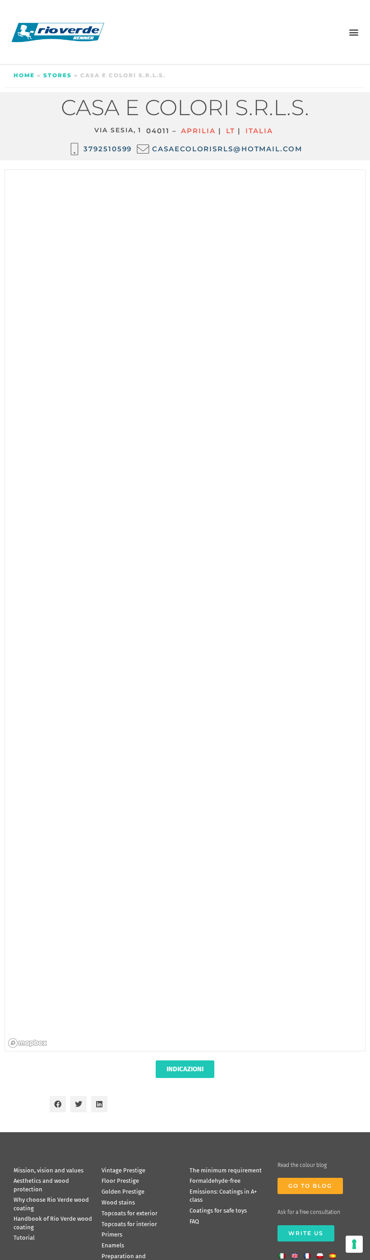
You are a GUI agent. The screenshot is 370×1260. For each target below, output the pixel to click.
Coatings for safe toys (218, 1210)
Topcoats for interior (129, 1224)
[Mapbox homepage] (27, 1043)
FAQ (194, 1221)
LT (231, 130)
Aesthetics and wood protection (41, 1184)
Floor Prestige (120, 1180)
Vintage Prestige (123, 1170)
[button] (353, 31)
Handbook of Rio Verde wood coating (53, 1222)
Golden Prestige (123, 1191)
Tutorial (24, 1237)
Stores (57, 75)
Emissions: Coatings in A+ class (223, 1195)
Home (24, 75)
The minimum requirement (226, 1170)
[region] (185, 611)
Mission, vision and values (48, 1170)
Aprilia (198, 130)
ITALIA (259, 130)
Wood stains (118, 1202)
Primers (112, 1234)
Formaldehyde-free (215, 1180)
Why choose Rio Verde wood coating (51, 1203)
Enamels (113, 1245)
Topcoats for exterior (129, 1213)
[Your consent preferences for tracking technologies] (354, 1244)
